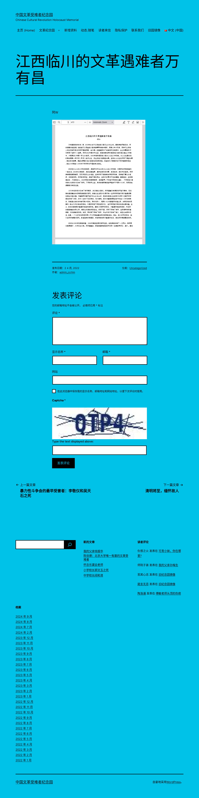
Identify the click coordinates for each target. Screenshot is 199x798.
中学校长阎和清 (93, 575)
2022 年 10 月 (24, 712)
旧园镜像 (154, 30)
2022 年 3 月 (24, 749)
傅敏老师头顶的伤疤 (168, 593)
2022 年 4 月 (24, 744)
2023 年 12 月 (24, 637)
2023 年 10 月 (24, 648)
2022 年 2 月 (24, 755)
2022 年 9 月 (24, 717)
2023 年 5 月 (24, 675)
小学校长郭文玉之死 (96, 570)
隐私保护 (121, 30)
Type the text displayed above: (73, 441)
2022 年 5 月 (24, 739)
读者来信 (104, 30)
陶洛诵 (141, 593)
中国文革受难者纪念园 (34, 14)
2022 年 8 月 (24, 723)
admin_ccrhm (67, 272)
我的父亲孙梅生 (168, 565)
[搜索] (70, 544)
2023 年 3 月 (24, 685)
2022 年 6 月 (24, 733)
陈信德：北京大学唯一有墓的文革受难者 (105, 557)
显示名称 (58, 352)
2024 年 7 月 (24, 627)
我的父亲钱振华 (93, 551)
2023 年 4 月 (24, 680)
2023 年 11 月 (24, 643)
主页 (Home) (26, 30)
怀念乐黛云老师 (93, 564)
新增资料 (70, 30)
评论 (56, 313)
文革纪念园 (47, 30)
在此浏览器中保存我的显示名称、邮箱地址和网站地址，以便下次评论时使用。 (100, 391)
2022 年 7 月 (24, 728)
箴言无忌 (143, 584)
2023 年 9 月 (24, 653)
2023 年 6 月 (24, 669)
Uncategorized (138, 268)
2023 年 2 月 (24, 691)
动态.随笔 (87, 30)
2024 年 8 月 (24, 621)
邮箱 (106, 352)
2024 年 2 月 (24, 632)
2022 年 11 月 (24, 707)
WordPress (174, 782)
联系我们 (137, 30)
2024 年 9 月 (24, 616)
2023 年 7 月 (24, 664)
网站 (55, 371)
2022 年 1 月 (24, 760)
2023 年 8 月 (24, 659)
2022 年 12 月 (24, 701)
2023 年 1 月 (24, 696)
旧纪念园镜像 (167, 574)
